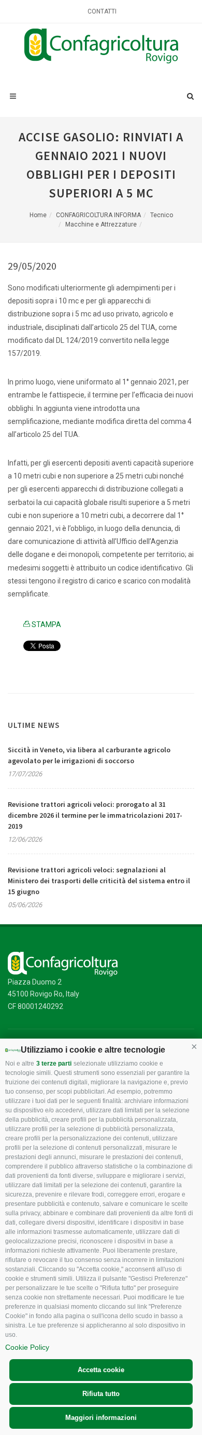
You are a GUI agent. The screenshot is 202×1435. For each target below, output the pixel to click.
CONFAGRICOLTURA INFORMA (98, 215)
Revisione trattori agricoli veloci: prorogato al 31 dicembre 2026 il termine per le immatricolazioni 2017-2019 (95, 815)
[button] (194, 1046)
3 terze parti (53, 1063)
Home (38, 215)
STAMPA (45, 624)
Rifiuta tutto (101, 1394)
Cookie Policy (27, 1347)
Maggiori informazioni (101, 1417)
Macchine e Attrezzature (101, 224)
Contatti (102, 11)
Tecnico (161, 215)
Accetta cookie (101, 1370)
